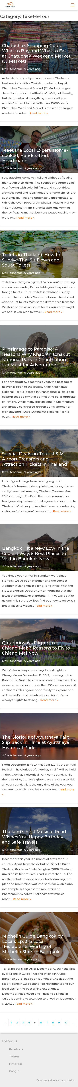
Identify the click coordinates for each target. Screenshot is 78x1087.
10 (65, 1022)
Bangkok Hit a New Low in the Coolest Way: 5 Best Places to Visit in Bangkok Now (35, 553)
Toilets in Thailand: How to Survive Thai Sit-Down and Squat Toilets (31, 260)
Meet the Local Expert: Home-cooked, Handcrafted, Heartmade (35, 155)
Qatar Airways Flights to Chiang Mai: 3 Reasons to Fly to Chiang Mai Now (36, 648)
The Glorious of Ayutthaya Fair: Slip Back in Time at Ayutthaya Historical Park (35, 742)
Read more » (39, 113)
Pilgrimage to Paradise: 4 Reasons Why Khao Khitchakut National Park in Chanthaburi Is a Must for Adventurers (36, 356)
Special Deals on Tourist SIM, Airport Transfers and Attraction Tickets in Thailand (34, 459)
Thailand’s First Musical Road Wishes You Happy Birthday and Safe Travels (34, 837)
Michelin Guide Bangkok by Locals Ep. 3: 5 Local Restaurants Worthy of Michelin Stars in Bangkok (32, 943)
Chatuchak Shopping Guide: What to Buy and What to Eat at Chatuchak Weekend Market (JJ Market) (36, 53)
